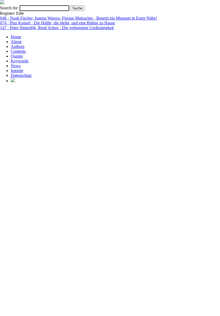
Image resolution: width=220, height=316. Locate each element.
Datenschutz (21, 75)
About (16, 41)
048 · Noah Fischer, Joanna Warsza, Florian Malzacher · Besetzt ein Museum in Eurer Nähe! (78, 18)
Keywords (19, 61)
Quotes (17, 56)
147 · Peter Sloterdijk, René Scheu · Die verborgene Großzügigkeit (57, 27)
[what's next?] (2, 3)
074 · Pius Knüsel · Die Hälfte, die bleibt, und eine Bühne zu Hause (57, 23)
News (16, 65)
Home (16, 37)
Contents (18, 51)
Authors (17, 46)
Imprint (17, 70)
